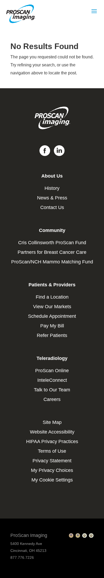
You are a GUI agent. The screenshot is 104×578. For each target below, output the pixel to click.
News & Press (52, 197)
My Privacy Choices (52, 470)
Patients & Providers (52, 284)
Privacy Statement (52, 460)
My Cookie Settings (52, 480)
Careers (52, 399)
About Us (52, 176)
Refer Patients (52, 335)
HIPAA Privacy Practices (52, 441)
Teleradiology (52, 358)
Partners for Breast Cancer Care (52, 252)
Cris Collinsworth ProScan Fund (52, 242)
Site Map (52, 422)
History (52, 188)
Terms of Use (52, 451)
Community (52, 230)
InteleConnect (52, 380)
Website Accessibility (52, 432)
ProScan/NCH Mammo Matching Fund (52, 261)
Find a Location (52, 297)
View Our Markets (52, 306)
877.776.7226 (22, 557)
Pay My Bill (52, 325)
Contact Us (52, 207)
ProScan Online (52, 370)
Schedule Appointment (52, 316)
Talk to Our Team (52, 389)
